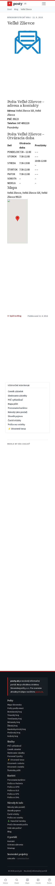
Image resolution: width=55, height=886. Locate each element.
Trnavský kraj (13, 715)
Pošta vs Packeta (15, 783)
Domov (5, 883)
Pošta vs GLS (13, 790)
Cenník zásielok (15, 391)
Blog (16, 9)
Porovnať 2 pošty (15, 756)
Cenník (38, 883)
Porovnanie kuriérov (17, 408)
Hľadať (17, 883)
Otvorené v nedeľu (15, 766)
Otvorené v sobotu (15, 763)
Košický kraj (12, 736)
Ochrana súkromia (15, 844)
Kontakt (11, 841)
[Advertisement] (28, 76)
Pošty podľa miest (15, 708)
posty (17, 3)
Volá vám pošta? (14, 828)
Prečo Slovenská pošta (17, 824)
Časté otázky (14, 420)
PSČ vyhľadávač (15, 399)
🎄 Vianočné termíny (16, 821)
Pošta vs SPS (13, 794)
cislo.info (18, 858)
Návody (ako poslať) (17, 412)
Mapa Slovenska (14, 704)
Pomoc (49, 883)
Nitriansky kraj (13, 722)
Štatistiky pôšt (14, 770)
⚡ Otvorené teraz (17, 428)
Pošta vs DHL (13, 797)
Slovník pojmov (15, 416)
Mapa (27, 883)
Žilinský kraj (12, 725)
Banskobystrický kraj (16, 729)
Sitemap (11, 848)
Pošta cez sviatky (16, 424)
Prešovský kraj (13, 732)
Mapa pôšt (13, 404)
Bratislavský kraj (14, 711)
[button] (17, 218)
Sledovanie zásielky (17, 395)
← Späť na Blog (14, 316)
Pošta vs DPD (13, 787)
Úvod (9, 9)
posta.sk (39, 691)
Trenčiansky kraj (14, 718)
